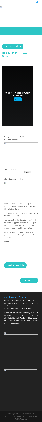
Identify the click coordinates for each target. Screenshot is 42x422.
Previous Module (15, 265)
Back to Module (13, 46)
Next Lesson (29, 280)
